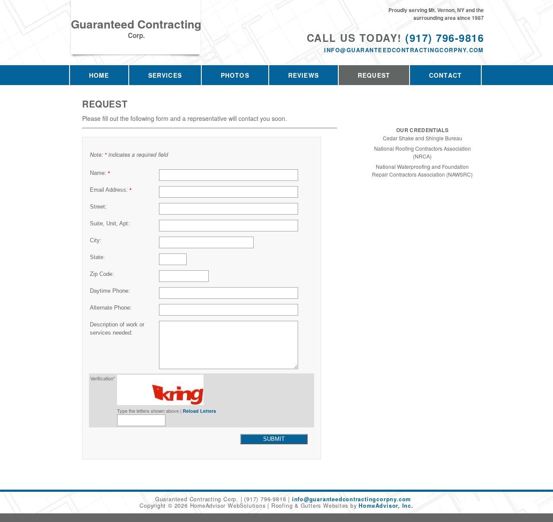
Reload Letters (199, 411)
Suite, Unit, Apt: (110, 224)
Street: (98, 207)
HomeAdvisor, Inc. (386, 505)
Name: (100, 173)
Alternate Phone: (111, 308)
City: (96, 240)
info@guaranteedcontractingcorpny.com (404, 50)
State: (97, 257)
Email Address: (110, 190)
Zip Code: (102, 274)
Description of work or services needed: (117, 329)
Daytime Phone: (110, 291)
